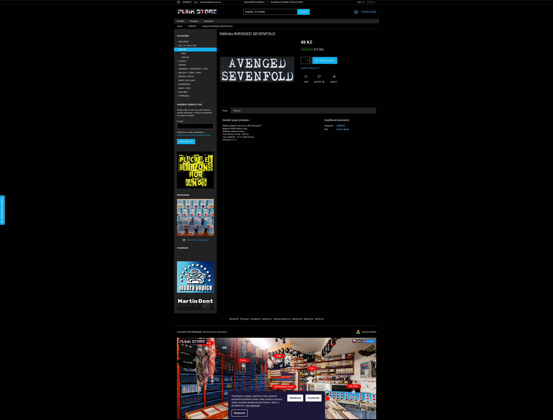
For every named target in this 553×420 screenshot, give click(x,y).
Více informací (252, 405)
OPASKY (182, 65)
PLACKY (182, 61)
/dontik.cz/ (319, 319)
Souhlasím (313, 398)
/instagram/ (255, 319)
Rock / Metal (343, 129)
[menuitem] (180, 21)
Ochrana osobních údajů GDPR (287, 2)
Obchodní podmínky (254, 2)
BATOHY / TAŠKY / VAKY (189, 73)
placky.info (308, 319)
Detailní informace (309, 68)
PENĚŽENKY (184, 84)
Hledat (303, 12)
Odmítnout (295, 398)
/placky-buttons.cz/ (282, 319)
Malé (183, 53)
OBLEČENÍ (183, 41)
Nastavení (239, 413)
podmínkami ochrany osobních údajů (194, 135)
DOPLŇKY (183, 92)
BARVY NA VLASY (186, 80)
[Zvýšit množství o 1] (311, 58)
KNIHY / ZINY (184, 88)
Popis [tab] (225, 110)
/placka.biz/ (297, 319)
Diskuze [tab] (237, 110)
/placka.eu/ (267, 319)
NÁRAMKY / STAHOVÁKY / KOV (193, 69)
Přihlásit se (186, 141)
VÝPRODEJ (183, 96)
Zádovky (185, 57)
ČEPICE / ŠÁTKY (186, 76)
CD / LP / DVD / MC (187, 45)
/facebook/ (234, 319)
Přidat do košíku (326, 60)
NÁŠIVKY (182, 49)
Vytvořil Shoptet (369, 332)
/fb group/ (244, 319)
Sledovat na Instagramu (197, 240)
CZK (359, 2)
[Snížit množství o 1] (311, 62)
